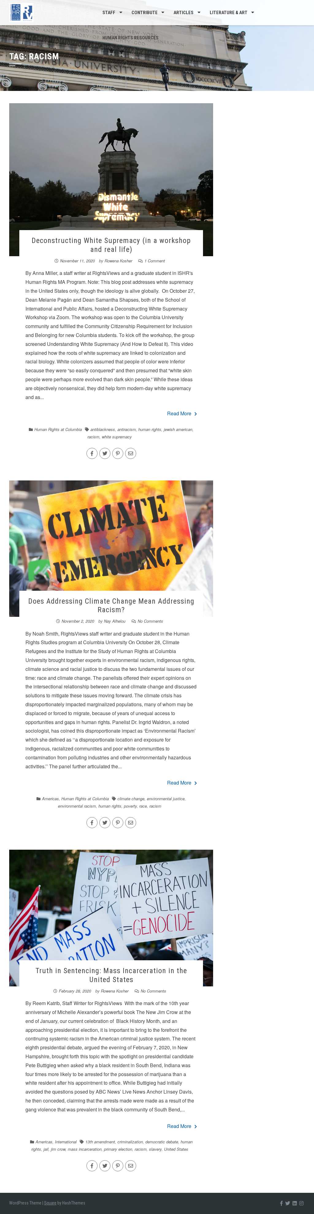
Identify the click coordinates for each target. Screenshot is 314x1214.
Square (50, 1202)
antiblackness (102, 429)
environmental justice (166, 798)
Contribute (145, 12)
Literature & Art (228, 12)
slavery (155, 1149)
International (66, 1142)
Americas (50, 798)
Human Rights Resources (130, 38)
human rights (149, 429)
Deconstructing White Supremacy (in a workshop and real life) (111, 245)
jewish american (178, 429)
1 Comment (154, 261)
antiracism (126, 429)
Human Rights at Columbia (58, 429)
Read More (179, 413)
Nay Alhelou (114, 621)
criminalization (130, 1142)
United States (176, 1149)
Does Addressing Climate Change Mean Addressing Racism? (111, 605)
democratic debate (161, 1142)
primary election (118, 1149)
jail (46, 1149)
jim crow (58, 1149)
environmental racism (77, 806)
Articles (183, 12)
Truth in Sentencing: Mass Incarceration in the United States (111, 975)
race (143, 806)
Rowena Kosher (118, 261)
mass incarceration (84, 1149)
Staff (108, 12)
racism (93, 437)
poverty (130, 806)
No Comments (150, 621)
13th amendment (100, 1142)
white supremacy (117, 437)
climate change (130, 798)
